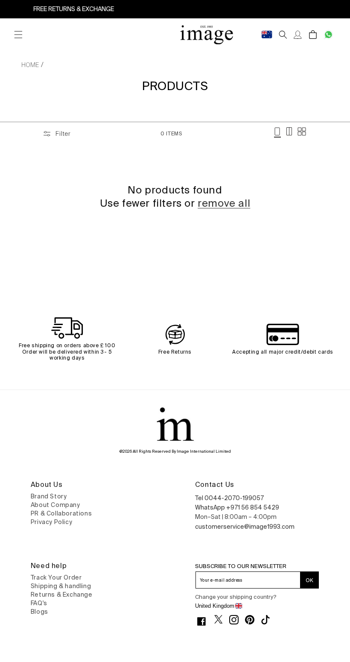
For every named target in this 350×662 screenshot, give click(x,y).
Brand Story (49, 496)
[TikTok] (269, 620)
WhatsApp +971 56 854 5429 (237, 507)
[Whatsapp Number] (328, 34)
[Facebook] (204, 621)
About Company (55, 504)
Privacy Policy (51, 521)
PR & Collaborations (61, 513)
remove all (224, 203)
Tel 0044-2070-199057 (229, 498)
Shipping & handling (61, 586)
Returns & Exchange (62, 594)
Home (30, 65)
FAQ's (39, 603)
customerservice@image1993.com (245, 526)
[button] (18, 34)
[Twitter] (221, 619)
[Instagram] (237, 620)
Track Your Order (56, 577)
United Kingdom (214, 606)
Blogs (39, 611)
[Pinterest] (253, 620)
